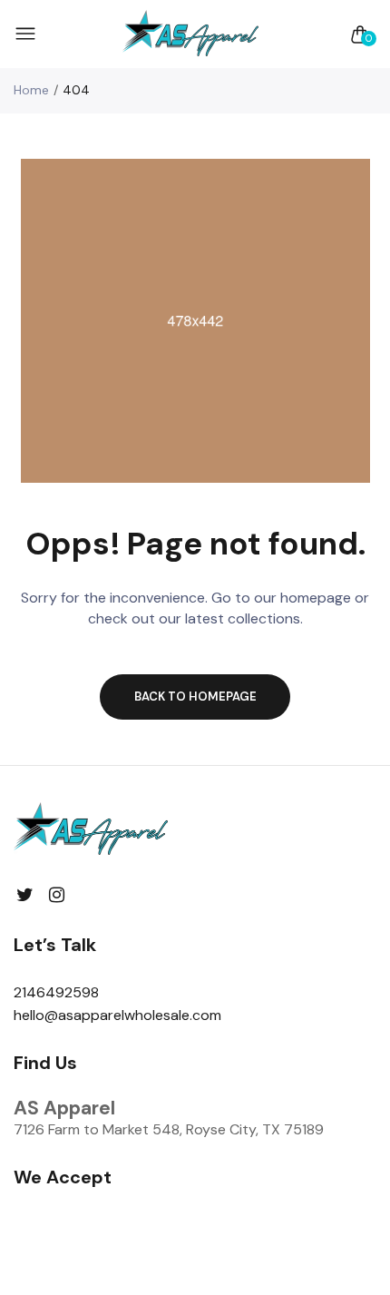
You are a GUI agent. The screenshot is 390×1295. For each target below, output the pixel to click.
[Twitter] (25, 895)
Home (31, 90)
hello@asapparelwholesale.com (117, 1015)
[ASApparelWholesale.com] (190, 34)
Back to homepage (195, 696)
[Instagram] (56, 895)
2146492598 (56, 992)
